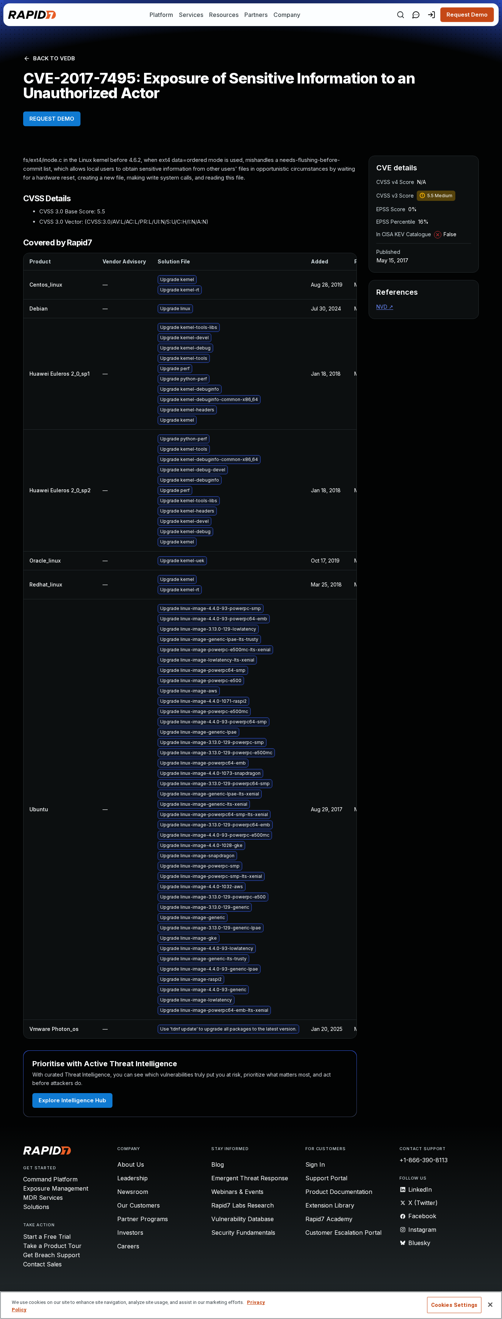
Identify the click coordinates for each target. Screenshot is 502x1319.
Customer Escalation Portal (343, 1232)
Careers (128, 1246)
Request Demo (467, 14)
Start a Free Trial (47, 1236)
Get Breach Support (51, 1255)
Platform (161, 14)
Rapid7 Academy (328, 1219)
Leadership (132, 1178)
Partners (256, 14)
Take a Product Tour (52, 1245)
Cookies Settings (454, 1305)
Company (286, 14)
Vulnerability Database (242, 1219)
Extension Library (329, 1205)
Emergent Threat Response (249, 1178)
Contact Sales (42, 1264)
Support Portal (326, 1178)
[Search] (400, 14)
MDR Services (43, 1197)
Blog (217, 1164)
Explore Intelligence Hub (72, 1100)
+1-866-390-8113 (423, 1160)
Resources (224, 14)
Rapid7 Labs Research (242, 1205)
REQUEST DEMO (51, 118)
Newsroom (132, 1191)
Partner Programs (142, 1219)
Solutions (36, 1206)
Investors (130, 1232)
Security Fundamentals (243, 1232)
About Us (130, 1164)
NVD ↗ (384, 307)
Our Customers (138, 1205)
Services (191, 14)
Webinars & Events (237, 1191)
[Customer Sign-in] (431, 14)
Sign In (315, 1164)
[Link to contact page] (416, 14)
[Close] (490, 1305)
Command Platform (50, 1179)
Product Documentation (338, 1191)
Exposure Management (55, 1188)
